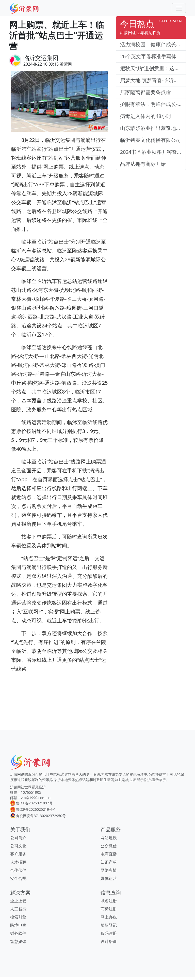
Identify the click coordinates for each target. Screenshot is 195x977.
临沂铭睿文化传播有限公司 (150, 140)
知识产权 (109, 862)
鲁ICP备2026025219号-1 (36, 809)
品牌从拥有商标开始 (143, 163)
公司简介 (18, 837)
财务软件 (18, 933)
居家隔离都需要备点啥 (145, 92)
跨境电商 (18, 925)
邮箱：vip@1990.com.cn (30, 797)
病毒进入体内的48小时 (145, 116)
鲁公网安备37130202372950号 (41, 815)
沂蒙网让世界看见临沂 (28, 787)
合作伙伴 (18, 870)
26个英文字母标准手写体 (148, 56)
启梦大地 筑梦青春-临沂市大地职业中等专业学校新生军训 (153, 80)
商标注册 (109, 909)
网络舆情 (109, 870)
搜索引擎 (18, 917)
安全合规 (18, 878)
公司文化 (18, 846)
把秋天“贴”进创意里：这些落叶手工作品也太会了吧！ (153, 68)
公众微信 (109, 846)
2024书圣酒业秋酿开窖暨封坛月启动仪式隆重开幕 (153, 151)
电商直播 (109, 854)
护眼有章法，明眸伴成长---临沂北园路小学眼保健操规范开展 (153, 104)
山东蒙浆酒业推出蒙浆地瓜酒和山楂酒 (153, 128)
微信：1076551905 (25, 792)
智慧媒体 (18, 941)
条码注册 (109, 933)
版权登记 (109, 925)
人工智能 (18, 909)
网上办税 (109, 917)
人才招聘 (18, 862)
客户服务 (18, 854)
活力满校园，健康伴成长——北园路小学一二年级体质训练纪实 (153, 44)
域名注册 (109, 901)
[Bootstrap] (31, 762)
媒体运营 (109, 878)
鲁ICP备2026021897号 (34, 803)
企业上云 (18, 901)
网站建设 (109, 837)
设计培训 (109, 941)
